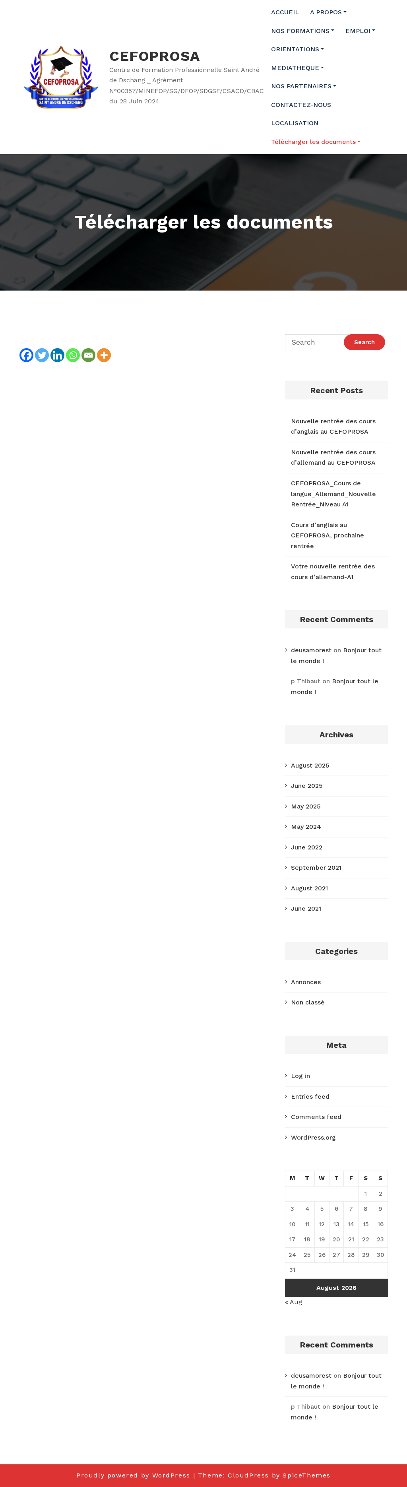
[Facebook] (26, 348)
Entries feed (310, 1096)
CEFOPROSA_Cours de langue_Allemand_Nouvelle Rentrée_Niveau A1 (333, 493)
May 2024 (306, 826)
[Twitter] (42, 348)
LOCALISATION (294, 123)
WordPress (171, 1475)
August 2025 (310, 765)
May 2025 (306, 806)
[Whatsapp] (73, 348)
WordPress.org (313, 1137)
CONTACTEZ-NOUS (301, 105)
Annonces (306, 982)
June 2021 (306, 908)
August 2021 (309, 888)
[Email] (88, 348)
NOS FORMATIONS (300, 31)
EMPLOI (357, 31)
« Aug (293, 1302)
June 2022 (306, 847)
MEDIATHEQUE (295, 68)
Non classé (308, 1002)
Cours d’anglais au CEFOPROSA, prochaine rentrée (327, 535)
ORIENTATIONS (295, 49)
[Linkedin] (57, 348)
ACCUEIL (285, 12)
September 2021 (316, 867)
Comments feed (316, 1117)
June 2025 (307, 785)
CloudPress (248, 1475)
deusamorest (311, 650)
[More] (104, 348)
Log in (300, 1076)
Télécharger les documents (313, 141)
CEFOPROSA (154, 56)
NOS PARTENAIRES (301, 86)
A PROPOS (326, 12)
